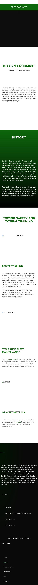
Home (5, 557)
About (5, 562)
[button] (19, 12)
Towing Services (9, 567)
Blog (5, 576)
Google (18, 422)
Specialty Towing (12, 359)
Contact (6, 581)
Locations (7, 571)
